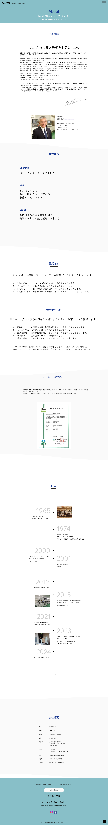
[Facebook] (55, 812)
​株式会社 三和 (54, 796)
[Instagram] (51, 812)
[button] (104, 2)
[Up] (104, 821)
